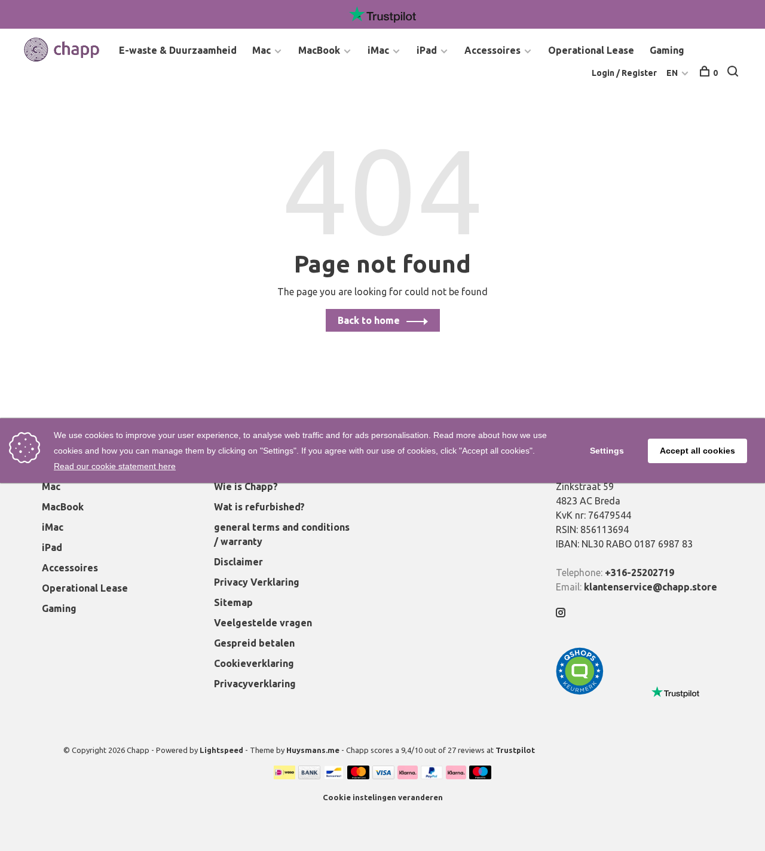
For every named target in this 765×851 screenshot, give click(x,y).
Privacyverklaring (255, 683)
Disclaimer (238, 561)
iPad (427, 50)
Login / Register (624, 73)
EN (672, 73)
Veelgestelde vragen (263, 622)
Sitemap (233, 602)
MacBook (319, 50)
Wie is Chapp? (246, 486)
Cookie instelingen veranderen (383, 797)
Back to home (369, 320)
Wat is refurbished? (259, 506)
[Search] (734, 73)
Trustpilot (515, 750)
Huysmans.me (313, 750)
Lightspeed (221, 750)
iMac (378, 50)
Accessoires (492, 50)
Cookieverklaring (254, 663)
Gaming (667, 50)
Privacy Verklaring (256, 582)
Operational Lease (591, 50)
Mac (261, 50)
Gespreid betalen (254, 643)
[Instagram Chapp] (560, 613)
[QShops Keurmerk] (580, 691)
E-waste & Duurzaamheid (178, 50)
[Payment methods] (284, 775)
